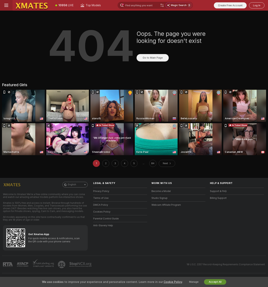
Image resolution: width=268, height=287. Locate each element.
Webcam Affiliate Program (166, 205)
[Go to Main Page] (32, 5)
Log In (256, 5)
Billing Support (218, 198)
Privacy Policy (101, 191)
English (72, 184)
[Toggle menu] (6, 5)
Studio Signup (159, 198)
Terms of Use (100, 198)
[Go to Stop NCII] (80, 264)
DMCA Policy (100, 205)
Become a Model (161, 191)
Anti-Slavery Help (103, 225)
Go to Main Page (153, 57)
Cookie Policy (173, 281)
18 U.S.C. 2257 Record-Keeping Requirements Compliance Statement (226, 264)
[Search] (162, 5)
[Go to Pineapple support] (62, 264)
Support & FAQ (218, 191)
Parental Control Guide (106, 218)
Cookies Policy (101, 211)
